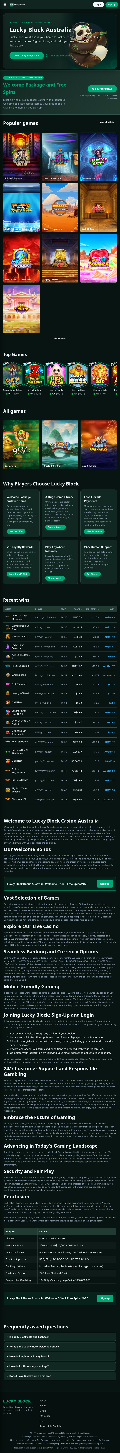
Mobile (43, 1410)
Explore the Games (61, 55)
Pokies (43, 1400)
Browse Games (55, 527)
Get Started (92, 574)
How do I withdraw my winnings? (29, 1366)
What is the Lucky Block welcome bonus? (34, 1346)
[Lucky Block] (18, 4)
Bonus (43, 1405)
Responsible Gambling (51, 1426)
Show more (60, 338)
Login (42, 1421)
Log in (99, 4)
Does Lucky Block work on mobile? (30, 1376)
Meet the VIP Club (18, 574)
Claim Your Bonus (102, 88)
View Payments (94, 531)
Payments (45, 1415)
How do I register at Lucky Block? (29, 1356)
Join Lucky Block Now (27, 55)
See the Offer (16, 531)
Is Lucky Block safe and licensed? (29, 1336)
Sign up (111, 4)
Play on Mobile (55, 578)
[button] (5, 4)
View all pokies (107, 122)
